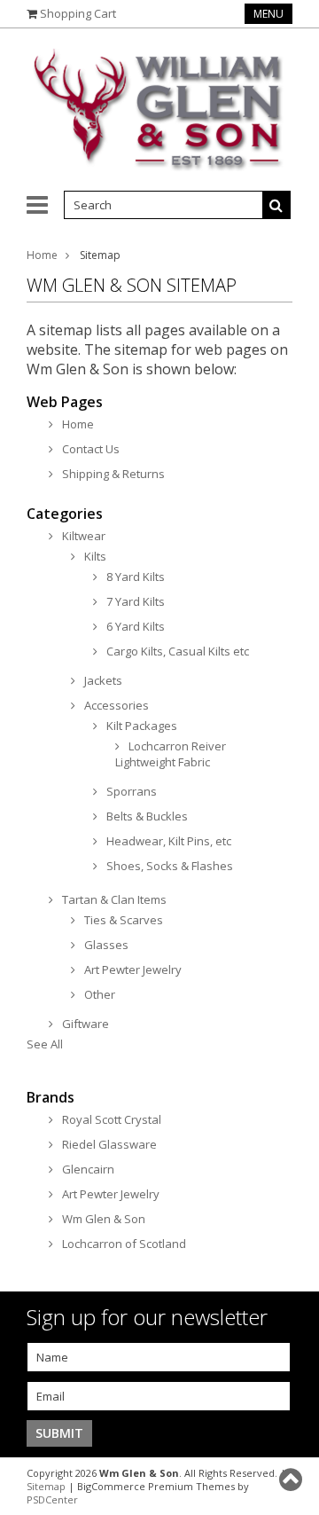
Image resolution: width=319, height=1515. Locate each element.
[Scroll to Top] (292, 1479)
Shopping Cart (78, 13)
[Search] (276, 205)
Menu (268, 13)
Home (42, 255)
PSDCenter (52, 1499)
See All (45, 1044)
